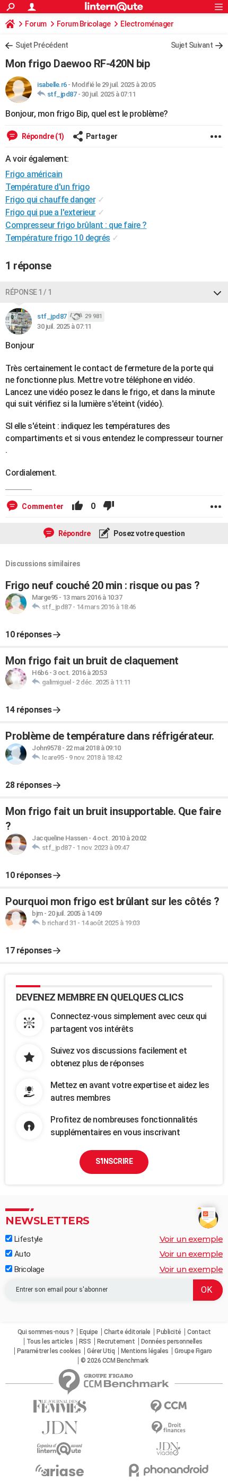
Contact (199, 1332)
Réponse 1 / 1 (28, 292)
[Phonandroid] (168, 1470)
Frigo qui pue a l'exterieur (50, 212)
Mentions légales (145, 1351)
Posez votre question (148, 533)
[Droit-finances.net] (168, 1427)
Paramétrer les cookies (49, 1351)
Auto (21, 1254)
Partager (102, 136)
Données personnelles (172, 1341)
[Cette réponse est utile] (77, 506)
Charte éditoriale (127, 1332)
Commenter (42, 506)
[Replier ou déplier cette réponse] (217, 292)
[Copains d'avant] (59, 1448)
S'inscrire (114, 1161)
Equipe (89, 1332)
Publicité (168, 1332)
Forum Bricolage (84, 24)
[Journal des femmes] (59, 1406)
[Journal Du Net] (59, 1427)
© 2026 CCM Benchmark (114, 1360)
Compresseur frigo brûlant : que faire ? (76, 225)
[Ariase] (59, 1470)
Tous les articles (50, 1341)
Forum (36, 24)
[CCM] (168, 1406)
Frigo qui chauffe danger (50, 200)
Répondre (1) (42, 136)
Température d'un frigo (47, 187)
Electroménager (146, 24)
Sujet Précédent (41, 45)
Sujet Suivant (192, 45)
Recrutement (116, 1341)
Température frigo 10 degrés (57, 238)
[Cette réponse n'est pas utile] (109, 506)
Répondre (74, 533)
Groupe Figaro (193, 1351)
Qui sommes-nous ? (45, 1332)
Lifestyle (27, 1239)
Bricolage (28, 1269)
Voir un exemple (191, 1239)
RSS (85, 1341)
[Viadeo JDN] (168, 1448)
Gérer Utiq (101, 1351)
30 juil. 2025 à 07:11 (109, 94)
